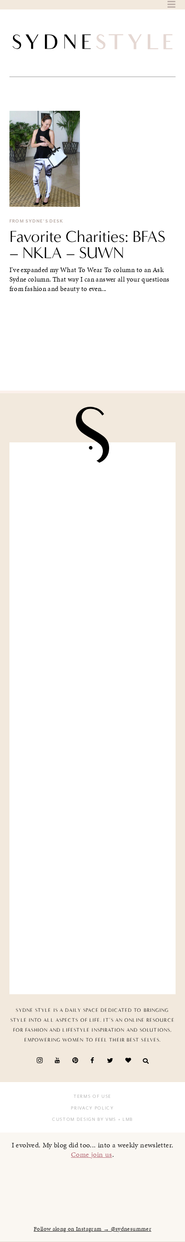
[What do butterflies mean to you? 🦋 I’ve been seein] (92, 498)
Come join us (91, 1154)
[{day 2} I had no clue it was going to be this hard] (92, 938)
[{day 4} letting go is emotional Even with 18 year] (92, 586)
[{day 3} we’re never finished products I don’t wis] (92, 762)
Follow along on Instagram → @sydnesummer (92, 1229)
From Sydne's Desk (36, 221)
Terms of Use (92, 1096)
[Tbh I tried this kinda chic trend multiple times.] (92, 850)
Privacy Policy (92, 1108)
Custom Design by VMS (84, 1119)
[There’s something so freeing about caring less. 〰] (92, 674)
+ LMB (124, 1119)
